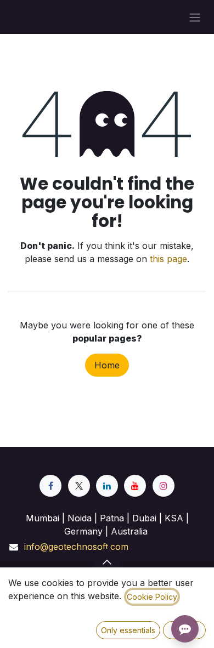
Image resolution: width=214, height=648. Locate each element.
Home (107, 365)
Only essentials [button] (128, 630)
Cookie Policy (152, 596)
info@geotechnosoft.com (76, 546)
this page (168, 258)
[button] (107, 562)
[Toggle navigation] (195, 17)
